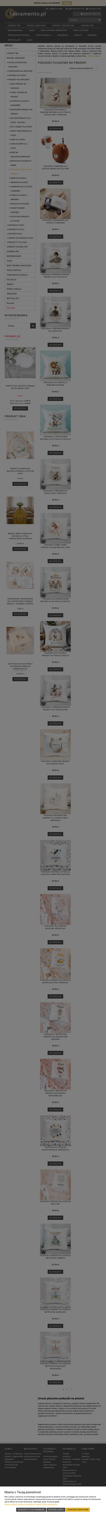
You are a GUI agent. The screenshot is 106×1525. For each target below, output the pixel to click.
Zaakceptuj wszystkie (77, 1510)
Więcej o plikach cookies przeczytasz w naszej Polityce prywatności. (31, 1504)
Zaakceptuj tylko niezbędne (31, 1510)
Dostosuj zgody (56, 1510)
